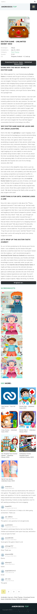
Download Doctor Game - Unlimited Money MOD (18, 63)
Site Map (15, 610)
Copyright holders (14, 611)
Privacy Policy (23, 610)
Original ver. (18, 283)
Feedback (31, 610)
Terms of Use (24, 611)
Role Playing (15, 52)
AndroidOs (9, 7)
